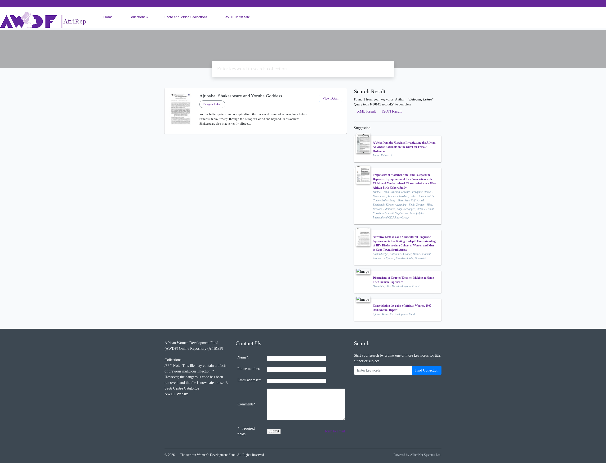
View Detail (331, 98)
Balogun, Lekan (212, 104)
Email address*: (249, 380)
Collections (137, 17)
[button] (256, 130)
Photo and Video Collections (185, 17)
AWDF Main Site (236, 17)
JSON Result (391, 111)
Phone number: (248, 369)
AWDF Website (176, 394)
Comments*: (246, 404)
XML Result (366, 111)
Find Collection (426, 370)
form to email (335, 431)
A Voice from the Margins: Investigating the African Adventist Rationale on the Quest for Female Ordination (404, 147)
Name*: (243, 357)
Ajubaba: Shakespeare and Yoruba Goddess (240, 95)
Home (107, 17)
